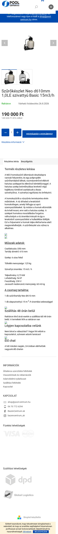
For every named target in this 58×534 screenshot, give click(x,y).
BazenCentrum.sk (16, 411)
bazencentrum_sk (16, 415)
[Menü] (51, 7)
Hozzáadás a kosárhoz (39, 134)
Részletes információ (11, 142)
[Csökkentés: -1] (5, 132)
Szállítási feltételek (12, 383)
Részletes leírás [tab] (11, 161)
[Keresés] (36, 7)
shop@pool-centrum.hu (19, 402)
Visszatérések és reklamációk (17, 375)
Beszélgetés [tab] (26, 161)
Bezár (23, 154)
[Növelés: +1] (17, 132)
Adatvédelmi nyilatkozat (14, 379)
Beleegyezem (41, 532)
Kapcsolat (8, 386)
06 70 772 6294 (15, 406)
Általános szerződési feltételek (17, 371)
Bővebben (27, 532)
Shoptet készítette (32, 517)
